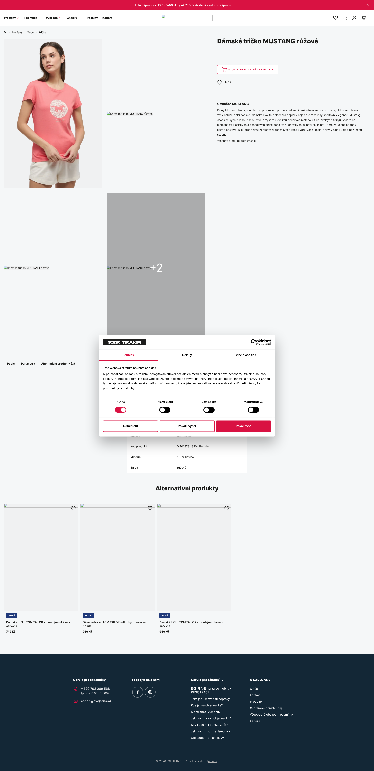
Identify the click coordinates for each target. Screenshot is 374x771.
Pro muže (30, 17)
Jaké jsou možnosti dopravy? (211, 699)
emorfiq (213, 761)
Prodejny (92, 17)
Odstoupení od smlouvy (207, 738)
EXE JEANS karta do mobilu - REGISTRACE (211, 690)
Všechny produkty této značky (237, 140)
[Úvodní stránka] (5, 32)
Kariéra (107, 17)
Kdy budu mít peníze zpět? (209, 725)
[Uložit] (73, 508)
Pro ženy (10, 17)
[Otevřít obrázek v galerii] (53, 113)
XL (36, 606)
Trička (42, 32)
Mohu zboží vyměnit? (205, 712)
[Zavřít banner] (368, 5)
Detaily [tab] (187, 355)
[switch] (164, 410)
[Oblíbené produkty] (335, 18)
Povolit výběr (187, 426)
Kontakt (255, 695)
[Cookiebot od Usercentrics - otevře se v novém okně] (254, 342)
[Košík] (363, 18)
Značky (72, 17)
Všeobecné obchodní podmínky (272, 714)
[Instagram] (150, 692)
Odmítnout (130, 426)
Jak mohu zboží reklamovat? (210, 731)
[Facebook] (137, 692)
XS (9, 606)
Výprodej (225, 5)
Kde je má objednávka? (207, 705)
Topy (30, 32)
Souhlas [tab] (128, 355)
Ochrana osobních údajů (266, 708)
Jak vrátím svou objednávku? (211, 718)
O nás (254, 689)
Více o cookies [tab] (246, 355)
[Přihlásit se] (354, 18)
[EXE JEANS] (187, 18)
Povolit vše (243, 426)
